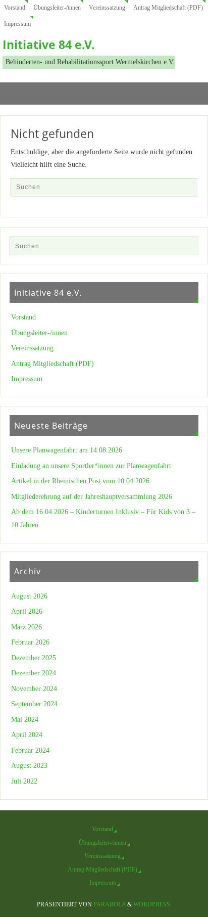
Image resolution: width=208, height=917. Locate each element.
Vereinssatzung (107, 7)
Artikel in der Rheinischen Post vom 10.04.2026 (80, 481)
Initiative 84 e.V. (49, 45)
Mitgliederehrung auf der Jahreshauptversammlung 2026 (91, 496)
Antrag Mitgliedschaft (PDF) (168, 7)
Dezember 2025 (33, 658)
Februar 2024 (30, 750)
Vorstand (14, 7)
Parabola (109, 904)
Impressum (17, 23)
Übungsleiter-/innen (57, 7)
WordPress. (152, 904)
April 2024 (26, 735)
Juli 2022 (24, 781)
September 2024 (34, 704)
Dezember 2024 (33, 673)
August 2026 (29, 596)
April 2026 (26, 611)
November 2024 (34, 689)
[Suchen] (185, 190)
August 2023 (29, 765)
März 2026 (26, 627)
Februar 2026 (30, 642)
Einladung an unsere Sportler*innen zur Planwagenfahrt (91, 466)
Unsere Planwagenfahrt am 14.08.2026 (66, 450)
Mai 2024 (24, 719)
